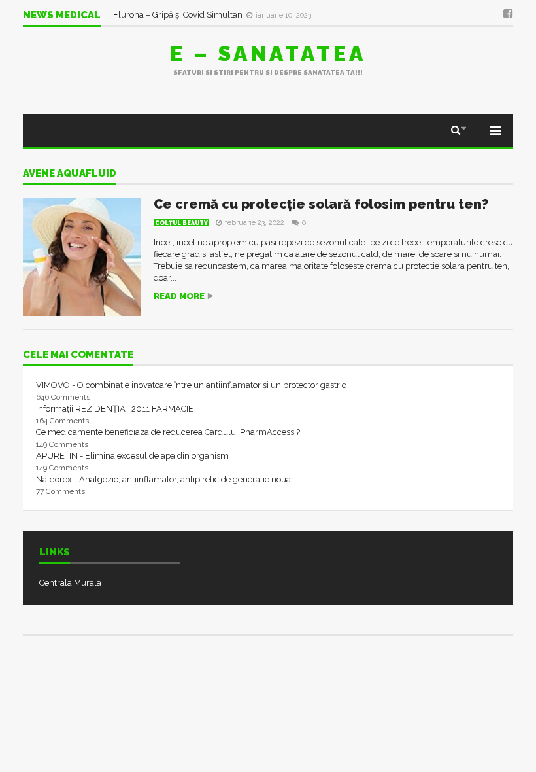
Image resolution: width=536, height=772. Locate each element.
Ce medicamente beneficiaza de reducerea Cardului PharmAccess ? (168, 432)
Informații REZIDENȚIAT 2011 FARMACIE (114, 408)
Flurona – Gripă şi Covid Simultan (178, 15)
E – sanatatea (268, 53)
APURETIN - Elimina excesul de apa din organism (132, 456)
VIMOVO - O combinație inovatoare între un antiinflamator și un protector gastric (191, 385)
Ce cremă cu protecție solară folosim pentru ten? (321, 204)
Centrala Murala (70, 583)
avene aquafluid (69, 174)
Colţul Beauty (181, 223)
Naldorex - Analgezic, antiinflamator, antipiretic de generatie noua (163, 479)
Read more (179, 296)
